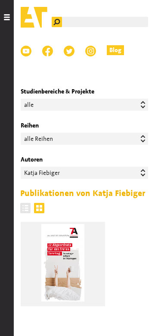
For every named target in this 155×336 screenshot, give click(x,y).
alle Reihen (38, 138)
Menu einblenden (7, 168)
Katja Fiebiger (42, 172)
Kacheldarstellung (39, 208)
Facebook (47, 51)
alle (29, 104)
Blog (115, 50)
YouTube (26, 51)
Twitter (69, 51)
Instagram (90, 51)
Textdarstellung (25, 208)
